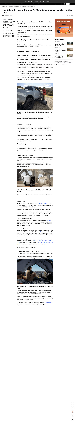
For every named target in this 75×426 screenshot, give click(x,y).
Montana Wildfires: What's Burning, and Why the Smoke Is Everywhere (60, 50)
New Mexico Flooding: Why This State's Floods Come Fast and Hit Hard (60, 44)
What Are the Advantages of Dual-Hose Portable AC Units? (8, 31)
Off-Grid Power (57, 41)
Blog (7, 6)
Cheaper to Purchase (7, 27)
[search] (61, 4)
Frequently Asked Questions (8, 33)
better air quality (49, 220)
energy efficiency (40, 231)
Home (3, 6)
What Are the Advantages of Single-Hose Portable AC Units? (9, 25)
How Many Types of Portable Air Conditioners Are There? (9, 22)
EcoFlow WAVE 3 (38, 66)
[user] (64, 4)
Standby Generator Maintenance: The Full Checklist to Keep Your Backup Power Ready (59, 56)
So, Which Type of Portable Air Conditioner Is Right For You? (8, 36)
